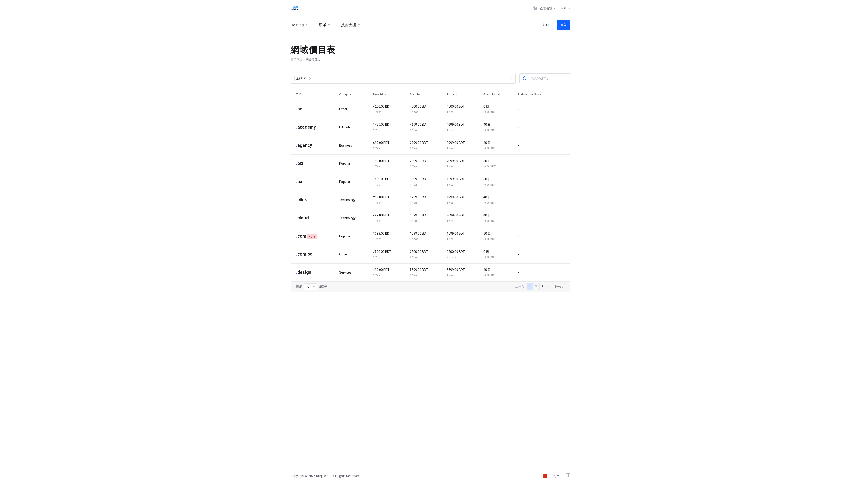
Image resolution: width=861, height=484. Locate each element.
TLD (298, 94)
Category (345, 94)
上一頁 (519, 286)
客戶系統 (296, 59)
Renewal (452, 94)
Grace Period (491, 94)
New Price (379, 94)
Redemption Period (530, 94)
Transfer (415, 94)
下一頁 (558, 286)
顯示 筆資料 (312, 286)
